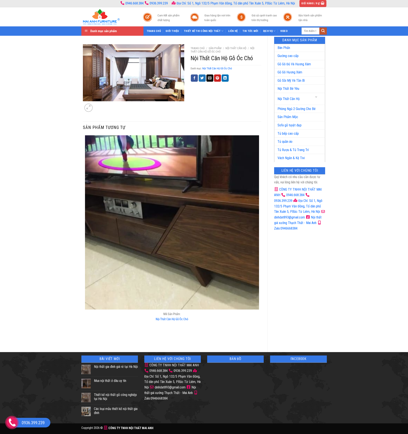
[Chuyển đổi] (316, 97)
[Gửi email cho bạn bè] (209, 78)
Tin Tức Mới (250, 31)
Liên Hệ (233, 31)
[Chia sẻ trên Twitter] (202, 78)
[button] (312, 3)
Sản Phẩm (215, 48)
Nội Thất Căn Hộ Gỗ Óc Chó (217, 68)
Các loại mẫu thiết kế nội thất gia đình (115, 411)
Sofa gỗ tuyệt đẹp (290, 125)
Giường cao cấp (288, 56)
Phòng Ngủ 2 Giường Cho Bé (297, 109)
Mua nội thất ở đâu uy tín (110, 381)
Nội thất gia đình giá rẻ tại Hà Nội (116, 367)
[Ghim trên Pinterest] (217, 78)
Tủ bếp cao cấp (288, 133)
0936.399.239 (159, 3)
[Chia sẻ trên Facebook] (194, 78)
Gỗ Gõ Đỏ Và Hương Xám (294, 64)
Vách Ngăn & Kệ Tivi (291, 158)
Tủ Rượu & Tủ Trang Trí (293, 150)
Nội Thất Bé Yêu (288, 89)
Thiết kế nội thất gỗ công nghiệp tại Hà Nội (115, 397)
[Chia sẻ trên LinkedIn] (225, 78)
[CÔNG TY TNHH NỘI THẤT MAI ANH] (108, 16)
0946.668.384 (134, 3)
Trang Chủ (154, 31)
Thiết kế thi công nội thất (202, 31)
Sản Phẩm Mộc (288, 117)
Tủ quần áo (285, 142)
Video (284, 31)
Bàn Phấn (284, 48)
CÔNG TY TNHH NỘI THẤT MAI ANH (174, 365)
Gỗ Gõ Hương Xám (290, 72)
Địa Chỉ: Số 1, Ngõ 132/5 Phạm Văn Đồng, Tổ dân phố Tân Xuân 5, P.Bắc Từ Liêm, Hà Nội (235, 3)
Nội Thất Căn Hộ (289, 99)
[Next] (99, 105)
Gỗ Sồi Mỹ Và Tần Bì (291, 81)
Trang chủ (198, 48)
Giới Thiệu (172, 31)
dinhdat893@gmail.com (170, 387)
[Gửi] (323, 31)
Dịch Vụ (268, 31)
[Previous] (86, 338)
